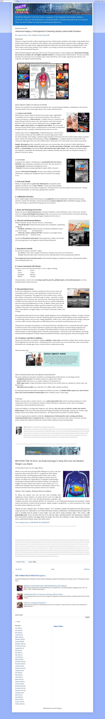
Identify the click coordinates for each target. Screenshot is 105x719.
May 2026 (18, 632)
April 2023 (18, 697)
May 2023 (18, 695)
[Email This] (29, 562)
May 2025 (18, 655)
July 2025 (17, 650)
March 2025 (18, 659)
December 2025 (19, 643)
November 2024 (19, 663)
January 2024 (18, 683)
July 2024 (17, 672)
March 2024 (18, 679)
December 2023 (19, 686)
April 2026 (18, 635)
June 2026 (18, 630)
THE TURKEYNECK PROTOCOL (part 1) (30, 575)
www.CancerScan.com (59, 431)
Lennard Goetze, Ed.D (24, 35)
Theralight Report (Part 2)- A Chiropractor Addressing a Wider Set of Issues (43, 594)
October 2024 (18, 666)
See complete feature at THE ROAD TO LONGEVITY (32, 522)
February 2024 (19, 681)
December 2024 (19, 661)
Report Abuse (58, 626)
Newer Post (19, 569)
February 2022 (19, 704)
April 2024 (18, 677)
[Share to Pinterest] (35, 562)
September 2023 (19, 690)
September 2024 (19, 668)
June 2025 (18, 652)
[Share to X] (32, 562)
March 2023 (18, 699)
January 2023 (18, 701)
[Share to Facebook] (34, 562)
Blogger (59, 708)
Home (52, 569)
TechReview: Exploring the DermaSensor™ (35, 603)
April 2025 (18, 657)
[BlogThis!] (31, 562)
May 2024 (18, 675)
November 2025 (19, 646)
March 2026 (18, 637)
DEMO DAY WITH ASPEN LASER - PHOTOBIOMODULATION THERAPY (45, 586)
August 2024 (18, 670)
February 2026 (19, 639)
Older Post (86, 569)
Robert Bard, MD (44, 35)
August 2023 (18, 692)
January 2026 (18, 641)
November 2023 (19, 688)
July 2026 (17, 628)
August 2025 (18, 648)
